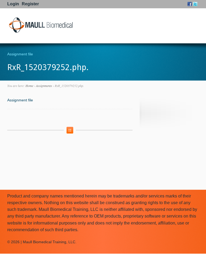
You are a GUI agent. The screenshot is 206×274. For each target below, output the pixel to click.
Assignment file (20, 54)
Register (30, 4)
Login (13, 4)
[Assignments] (70, 130)
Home (29, 85)
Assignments (44, 85)
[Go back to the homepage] (40, 32)
